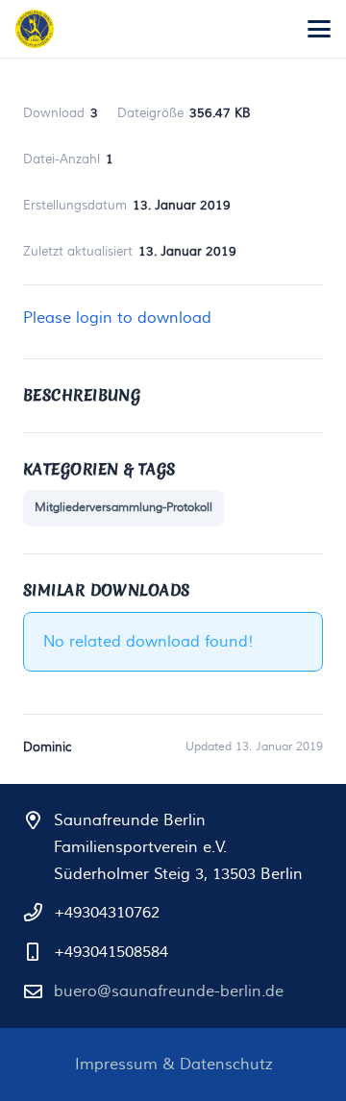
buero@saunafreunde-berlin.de (169, 991)
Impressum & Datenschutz (173, 1064)
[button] (319, 28)
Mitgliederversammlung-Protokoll (123, 508)
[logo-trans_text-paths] (34, 29)
